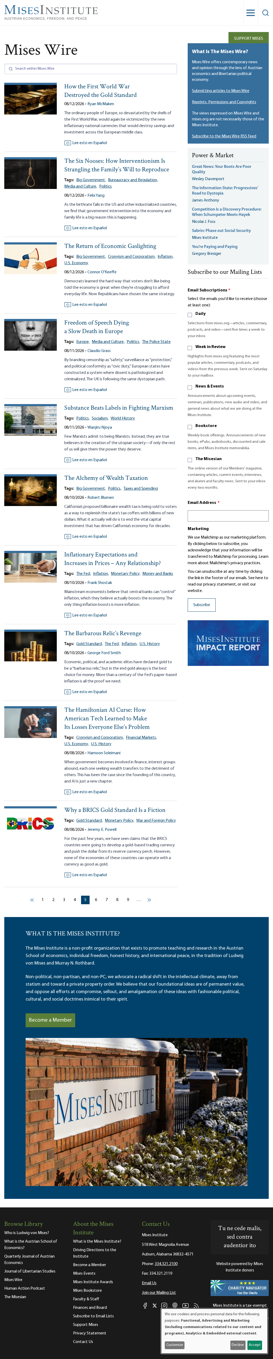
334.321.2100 (166, 1264)
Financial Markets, (141, 738)
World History (123, 418)
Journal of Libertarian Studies (29, 1271)
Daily (200, 314)
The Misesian (208, 459)
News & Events (209, 386)
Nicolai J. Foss (203, 222)
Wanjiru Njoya (99, 427)
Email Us (149, 1283)
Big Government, (91, 180)
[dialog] (214, 1331)
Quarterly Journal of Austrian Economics (29, 1259)
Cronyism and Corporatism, (131, 257)
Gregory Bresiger (206, 254)
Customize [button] (174, 1345)
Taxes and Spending (140, 489)
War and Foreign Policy (156, 821)
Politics (105, 186)
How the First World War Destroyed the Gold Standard (100, 91)
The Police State (156, 342)
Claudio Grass (99, 351)
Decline (238, 1345)
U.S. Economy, (76, 744)
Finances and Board (90, 1308)
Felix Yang (96, 195)
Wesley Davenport (208, 179)
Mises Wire (13, 1280)
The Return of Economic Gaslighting (110, 246)
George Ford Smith (104, 653)
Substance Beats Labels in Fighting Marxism (118, 408)
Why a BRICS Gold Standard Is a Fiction (115, 810)
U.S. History (149, 644)
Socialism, (100, 418)
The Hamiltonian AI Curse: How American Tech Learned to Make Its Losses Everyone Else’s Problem (107, 719)
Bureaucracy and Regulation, (133, 180)
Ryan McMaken (100, 104)
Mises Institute (205, 238)
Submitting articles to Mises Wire (220, 91)
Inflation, (165, 257)
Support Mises (248, 39)
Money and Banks (157, 574)
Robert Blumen (100, 498)
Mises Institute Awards (93, 1282)
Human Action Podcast (24, 1288)
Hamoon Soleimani (104, 753)
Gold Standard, (89, 644)
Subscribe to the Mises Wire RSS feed (224, 136)
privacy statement (219, 584)
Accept (254, 1345)
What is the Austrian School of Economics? (30, 1244)
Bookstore (206, 426)
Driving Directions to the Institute (94, 1253)
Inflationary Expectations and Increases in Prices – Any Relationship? (112, 559)
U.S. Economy (76, 263)
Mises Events (84, 1273)
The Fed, (83, 574)
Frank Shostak (99, 583)
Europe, (83, 342)
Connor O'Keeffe (102, 272)
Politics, (133, 342)
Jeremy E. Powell (102, 830)
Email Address (204, 503)
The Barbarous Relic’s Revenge (102, 633)
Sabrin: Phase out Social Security (222, 231)
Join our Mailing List (159, 1293)
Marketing (198, 529)
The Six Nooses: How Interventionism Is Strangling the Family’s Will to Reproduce (116, 166)
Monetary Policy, (125, 574)
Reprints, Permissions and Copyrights (224, 102)
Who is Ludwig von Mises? (26, 1233)
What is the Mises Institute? (97, 1241)
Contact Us (83, 1342)
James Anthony (205, 200)
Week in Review (210, 347)
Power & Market (213, 156)
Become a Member (50, 1020)
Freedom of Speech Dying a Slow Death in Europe (96, 327)
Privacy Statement (89, 1333)
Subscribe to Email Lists (93, 1316)
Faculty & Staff (86, 1299)
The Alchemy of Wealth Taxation (106, 478)
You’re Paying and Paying (215, 247)
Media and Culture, (80, 186)
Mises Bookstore (87, 1291)
